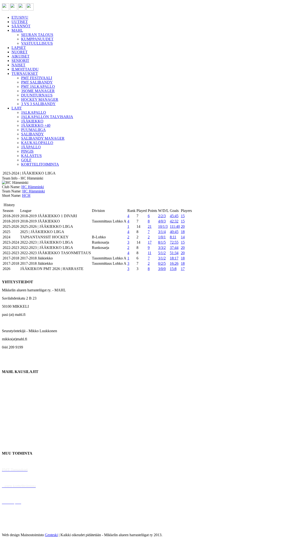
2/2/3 (162, 216)
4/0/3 (162, 221)
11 (149, 253)
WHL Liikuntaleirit (17, 494)
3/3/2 (162, 248)
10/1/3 (163, 226)
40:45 (174, 232)
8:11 (173, 237)
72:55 (174, 242)
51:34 (174, 253)
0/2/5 (162, 263)
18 (183, 232)
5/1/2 (162, 253)
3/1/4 (162, 232)
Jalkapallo (9, 396)
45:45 (174, 216)
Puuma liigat (11, 437)
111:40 (175, 226)
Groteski (51, 535)
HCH (26, 195)
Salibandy (9, 404)
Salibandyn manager (17, 412)
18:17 (174, 258)
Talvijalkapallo (13, 421)
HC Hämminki (32, 187)
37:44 (174, 248)
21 (150, 226)
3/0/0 (162, 269)
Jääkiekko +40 (13, 445)
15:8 (173, 269)
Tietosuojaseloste (15, 527)
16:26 (174, 263)
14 (183, 237)
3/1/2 (162, 258)
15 (183, 216)
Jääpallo (8, 429)
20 (183, 226)
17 (150, 242)
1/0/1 (162, 237)
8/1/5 (162, 242)
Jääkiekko (9, 388)
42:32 (174, 221)
